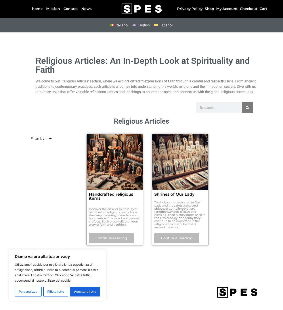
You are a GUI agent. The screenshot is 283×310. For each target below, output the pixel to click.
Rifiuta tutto (55, 291)
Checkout (248, 9)
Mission (53, 9)
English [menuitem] (144, 25)
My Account (227, 9)
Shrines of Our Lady (174, 194)
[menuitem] (119, 25)
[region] (57, 275)
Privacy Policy (190, 9)
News (86, 9)
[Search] (247, 107)
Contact (70, 9)
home (37, 9)
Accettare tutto (85, 291)
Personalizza (28, 291)
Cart (263, 9)
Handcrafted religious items (111, 196)
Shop (209, 9)
